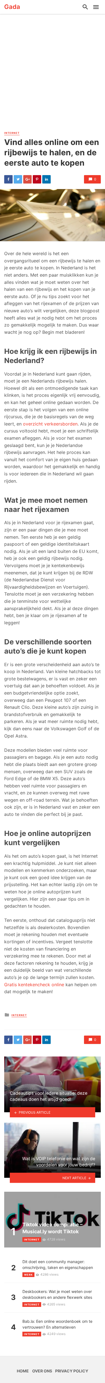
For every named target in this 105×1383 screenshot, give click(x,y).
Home (23, 1371)
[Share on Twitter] (18, 179)
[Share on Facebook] (8, 179)
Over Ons (42, 1371)
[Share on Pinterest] (37, 179)
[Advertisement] (52, 74)
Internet (12, 132)
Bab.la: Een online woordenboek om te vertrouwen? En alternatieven (57, 1324)
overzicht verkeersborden (50, 424)
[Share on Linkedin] (46, 179)
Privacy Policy (71, 1371)
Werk (28, 1274)
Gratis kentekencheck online (34, 984)
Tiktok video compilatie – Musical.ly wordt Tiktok (52, 1228)
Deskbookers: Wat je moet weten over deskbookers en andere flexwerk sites (57, 1294)
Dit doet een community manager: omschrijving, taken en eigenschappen (57, 1264)
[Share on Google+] (27, 179)
